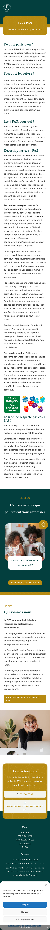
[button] (45, 885)
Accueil (25, 832)
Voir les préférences (25, 919)
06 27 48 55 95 (26, 794)
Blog (25, 847)
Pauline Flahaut (21, 30)
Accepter (25, 904)
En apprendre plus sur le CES (22, 699)
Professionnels (25, 840)
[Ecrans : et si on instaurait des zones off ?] (25, 542)
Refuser (25, 912)
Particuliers (25, 836)
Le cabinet (25, 843)
